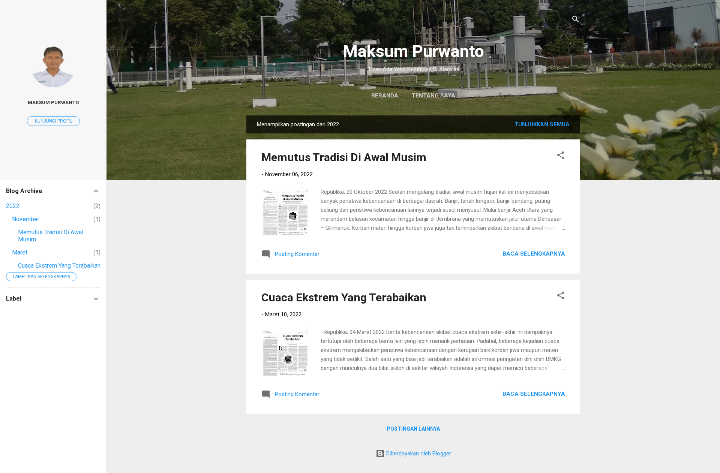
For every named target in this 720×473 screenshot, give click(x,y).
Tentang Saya (433, 95)
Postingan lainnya (413, 429)
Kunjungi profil (53, 121)
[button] (560, 156)
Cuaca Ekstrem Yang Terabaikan (343, 297)
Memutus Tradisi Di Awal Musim (343, 157)
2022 (13, 206)
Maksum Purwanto (413, 51)
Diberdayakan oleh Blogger (418, 453)
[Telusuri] (575, 20)
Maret (19, 252)
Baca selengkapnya (533, 253)
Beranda (384, 95)
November (25, 219)
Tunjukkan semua (542, 124)
